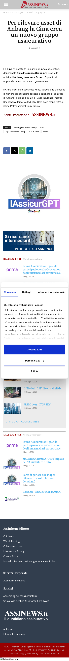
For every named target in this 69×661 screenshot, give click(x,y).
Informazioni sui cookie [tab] (51, 292)
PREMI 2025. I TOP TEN (37, 404)
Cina (42, 127)
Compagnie (17, 12)
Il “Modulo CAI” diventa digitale (42, 388)
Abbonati (8, 629)
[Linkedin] (29, 150)
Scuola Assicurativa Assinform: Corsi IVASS (26, 601)
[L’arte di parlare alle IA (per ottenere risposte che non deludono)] (11, 479)
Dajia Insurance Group (15, 131)
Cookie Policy (10, 556)
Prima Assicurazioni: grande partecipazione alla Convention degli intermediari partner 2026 (42, 269)
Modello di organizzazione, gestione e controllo (29, 561)
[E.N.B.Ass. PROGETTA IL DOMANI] (11, 496)
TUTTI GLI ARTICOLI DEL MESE (21, 421)
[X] (14, 150)
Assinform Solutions (14, 580)
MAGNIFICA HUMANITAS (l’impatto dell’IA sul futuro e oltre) (43, 460)
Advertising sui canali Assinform (20, 596)
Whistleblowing (11, 541)
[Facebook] (6, 150)
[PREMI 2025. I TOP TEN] (12, 408)
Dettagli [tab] (26, 292)
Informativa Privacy (13, 551)
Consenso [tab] (10, 292)
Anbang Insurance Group (25, 127)
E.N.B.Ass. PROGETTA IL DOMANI (42, 491)
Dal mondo (34, 131)
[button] (5, 4)
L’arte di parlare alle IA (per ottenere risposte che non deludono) (39, 478)
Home (6, 12)
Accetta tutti (34, 349)
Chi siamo (8, 536)
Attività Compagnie (36, 12)
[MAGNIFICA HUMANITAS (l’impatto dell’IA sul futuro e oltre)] (11, 463)
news (45, 131)
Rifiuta (34, 371)
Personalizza (32, 360)
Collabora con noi (12, 546)
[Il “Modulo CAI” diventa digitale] (12, 392)
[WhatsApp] (22, 150)
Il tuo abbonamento (14, 634)
